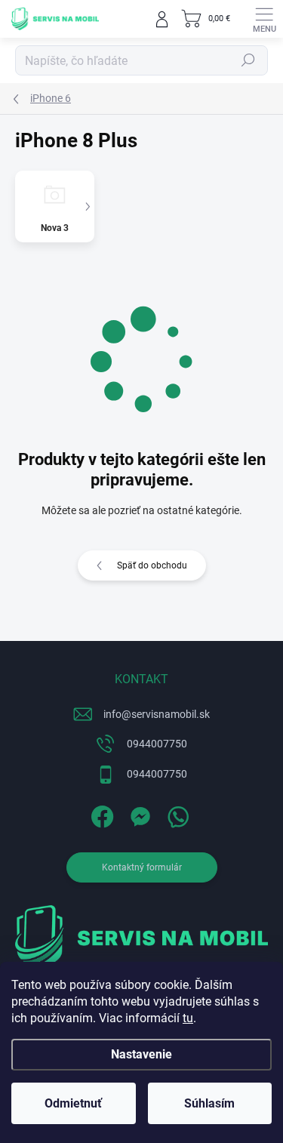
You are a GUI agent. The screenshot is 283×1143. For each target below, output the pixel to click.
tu (188, 1018)
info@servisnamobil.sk (156, 714)
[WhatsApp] (175, 813)
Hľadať (248, 60)
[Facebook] (100, 813)
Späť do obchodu (152, 565)
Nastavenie (141, 1054)
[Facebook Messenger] (138, 813)
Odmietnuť (73, 1103)
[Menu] (264, 19)
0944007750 (157, 744)
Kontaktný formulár (142, 867)
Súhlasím (209, 1103)
